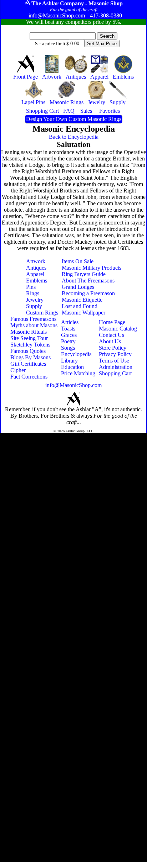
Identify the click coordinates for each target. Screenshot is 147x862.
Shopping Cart (115, 373)
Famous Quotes (28, 351)
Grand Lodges (78, 287)
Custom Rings (42, 313)
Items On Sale (77, 261)
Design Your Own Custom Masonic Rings (73, 119)
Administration (115, 367)
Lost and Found (79, 306)
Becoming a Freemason (88, 293)
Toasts (68, 329)
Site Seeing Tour (29, 338)
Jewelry (35, 300)
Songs (68, 348)
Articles (69, 322)
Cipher (18, 370)
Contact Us (111, 335)
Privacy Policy (115, 354)
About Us (110, 341)
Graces (69, 335)
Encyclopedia (76, 354)
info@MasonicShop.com (73, 385)
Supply (34, 306)
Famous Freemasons (33, 319)
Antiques (36, 268)
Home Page (112, 322)
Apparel (35, 274)
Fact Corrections (28, 377)
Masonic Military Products (91, 268)
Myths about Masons (33, 325)
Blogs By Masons (30, 357)
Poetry (68, 341)
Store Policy (112, 348)
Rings (32, 293)
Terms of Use (114, 361)
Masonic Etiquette (82, 300)
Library (69, 361)
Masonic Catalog (118, 329)
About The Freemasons (88, 280)
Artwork (35, 261)
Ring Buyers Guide (84, 274)
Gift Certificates (28, 364)
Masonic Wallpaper (83, 313)
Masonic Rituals (28, 332)
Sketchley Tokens (30, 345)
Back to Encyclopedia (73, 137)
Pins (31, 287)
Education (72, 367)
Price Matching (78, 373)
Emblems (36, 280)
